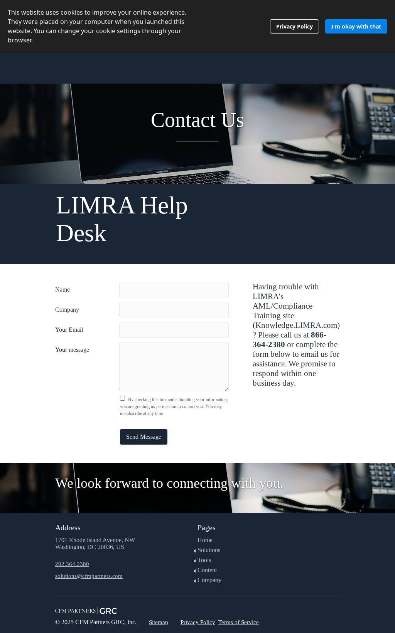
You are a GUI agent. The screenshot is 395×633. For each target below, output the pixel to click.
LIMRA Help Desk (122, 219)
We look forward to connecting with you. (169, 483)
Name (62, 289)
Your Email (69, 329)
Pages (207, 527)
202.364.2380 (72, 564)
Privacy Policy (198, 622)
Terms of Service (238, 622)
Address (68, 527)
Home (205, 540)
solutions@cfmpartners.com (89, 576)
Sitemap (158, 622)
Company (67, 309)
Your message (72, 349)
